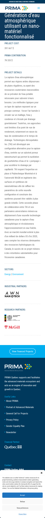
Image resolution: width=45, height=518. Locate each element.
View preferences (22, 508)
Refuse (22, 502)
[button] (41, 473)
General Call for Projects (17, 413)
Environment (18, 274)
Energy (7, 274)
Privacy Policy (22, 514)
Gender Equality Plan (15, 426)
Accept (22, 495)
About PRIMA (12, 401)
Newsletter (11, 432)
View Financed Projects (22, 351)
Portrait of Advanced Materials (20, 407)
